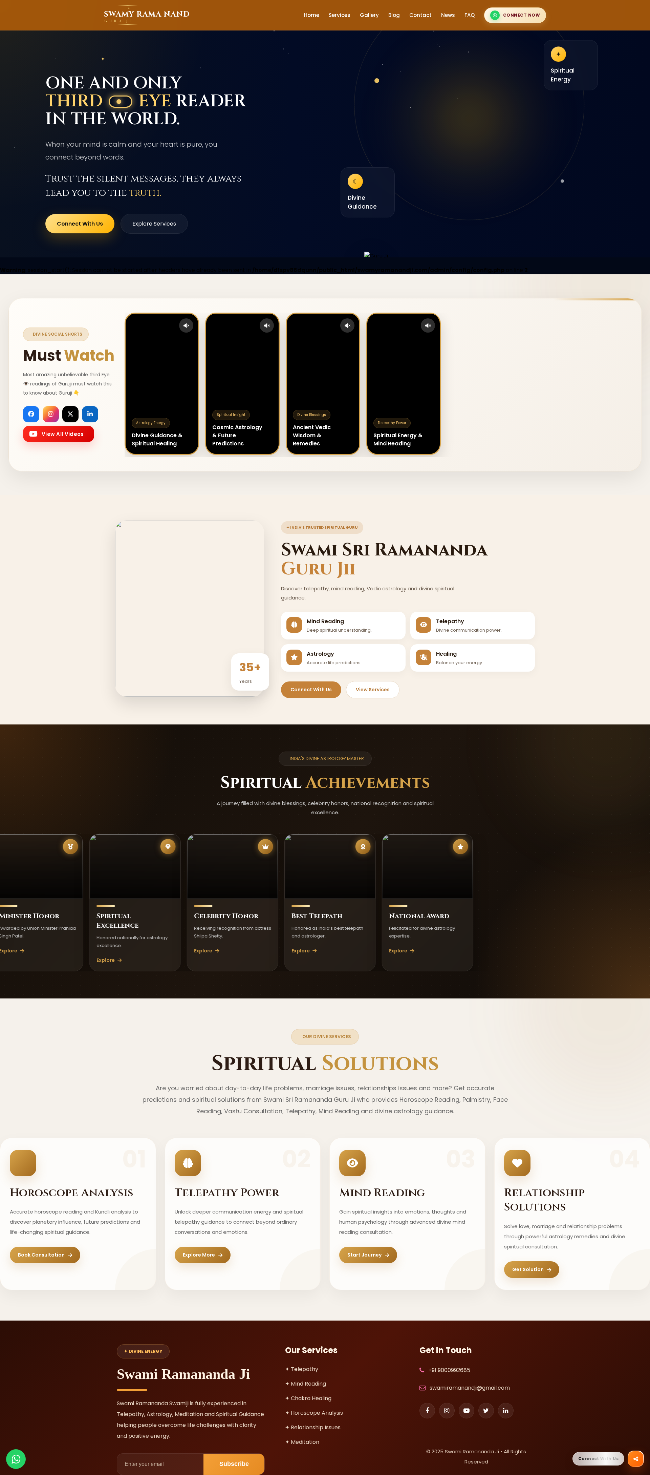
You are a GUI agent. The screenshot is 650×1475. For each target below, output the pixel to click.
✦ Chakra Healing (308, 1398)
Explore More (199, 1254)
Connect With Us (80, 224)
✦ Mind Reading (305, 1384)
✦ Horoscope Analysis (314, 1413)
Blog (394, 15)
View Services (373, 689)
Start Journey (364, 1254)
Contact (420, 15)
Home (311, 15)
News (448, 15)
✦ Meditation (302, 1442)
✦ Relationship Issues (313, 1427)
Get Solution (528, 1269)
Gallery (369, 15)
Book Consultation (41, 1254)
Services (339, 15)
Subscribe (234, 1463)
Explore (53, 960)
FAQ (469, 15)
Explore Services (154, 224)
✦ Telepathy (301, 1369)
